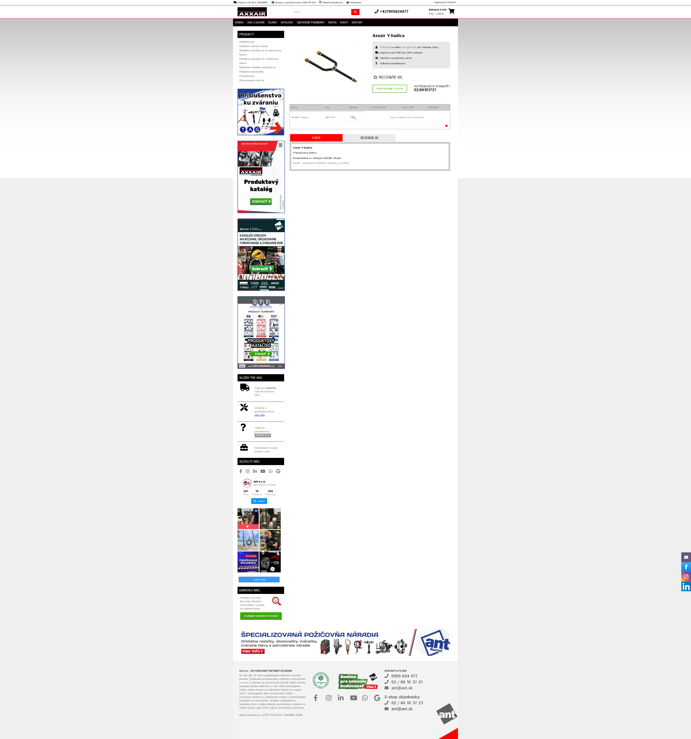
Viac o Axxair (256, 22)
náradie (243, 682)
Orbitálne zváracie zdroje (253, 46)
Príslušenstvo (247, 76)
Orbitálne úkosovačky (251, 71)
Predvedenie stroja (389, 89)
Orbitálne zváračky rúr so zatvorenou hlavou (260, 52)
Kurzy (344, 22)
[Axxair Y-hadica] (328, 64)
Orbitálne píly (246, 41)
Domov (239, 22)
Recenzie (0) (390, 77)
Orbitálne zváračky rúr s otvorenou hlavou (259, 60)
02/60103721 (425, 90)
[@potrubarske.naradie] (247, 483)
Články (272, 22)
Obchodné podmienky (311, 22)
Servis (332, 22)
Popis (316, 138)
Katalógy (287, 22)
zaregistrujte (409, 47)
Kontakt (357, 22)
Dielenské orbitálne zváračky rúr (257, 67)
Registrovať (440, 2)
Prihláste (385, 47)
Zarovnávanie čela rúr (251, 80)
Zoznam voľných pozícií (261, 616)
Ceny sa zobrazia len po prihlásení (407, 117)
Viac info (260, 415)
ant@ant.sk (402, 688)
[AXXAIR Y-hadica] (353, 117)
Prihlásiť (451, 2)
